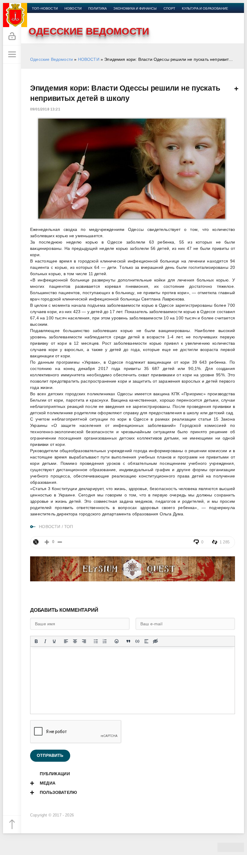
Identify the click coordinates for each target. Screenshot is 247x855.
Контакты (104, 15)
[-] (59, 542)
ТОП (68, 526)
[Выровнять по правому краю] (84, 641)
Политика (97, 8)
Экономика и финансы (135, 8)
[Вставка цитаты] (128, 641)
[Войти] (12, 36)
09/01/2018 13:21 (45, 109)
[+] (46, 542)
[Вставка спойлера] (146, 641)
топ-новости (45, 8)
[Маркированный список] (95, 641)
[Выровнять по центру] (75, 641)
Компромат (43, 15)
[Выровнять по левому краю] (65, 641)
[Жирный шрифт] (36, 641)
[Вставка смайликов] (116, 641)
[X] (36, 542)
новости (73, 8)
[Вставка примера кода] (137, 641)
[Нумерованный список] (104, 641)
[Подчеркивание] (54, 641)
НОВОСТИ (88, 59)
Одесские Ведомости (51, 59)
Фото (83, 15)
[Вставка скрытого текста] (155, 641)
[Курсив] (45, 641)
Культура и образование (205, 8)
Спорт (170, 8)
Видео (66, 15)
